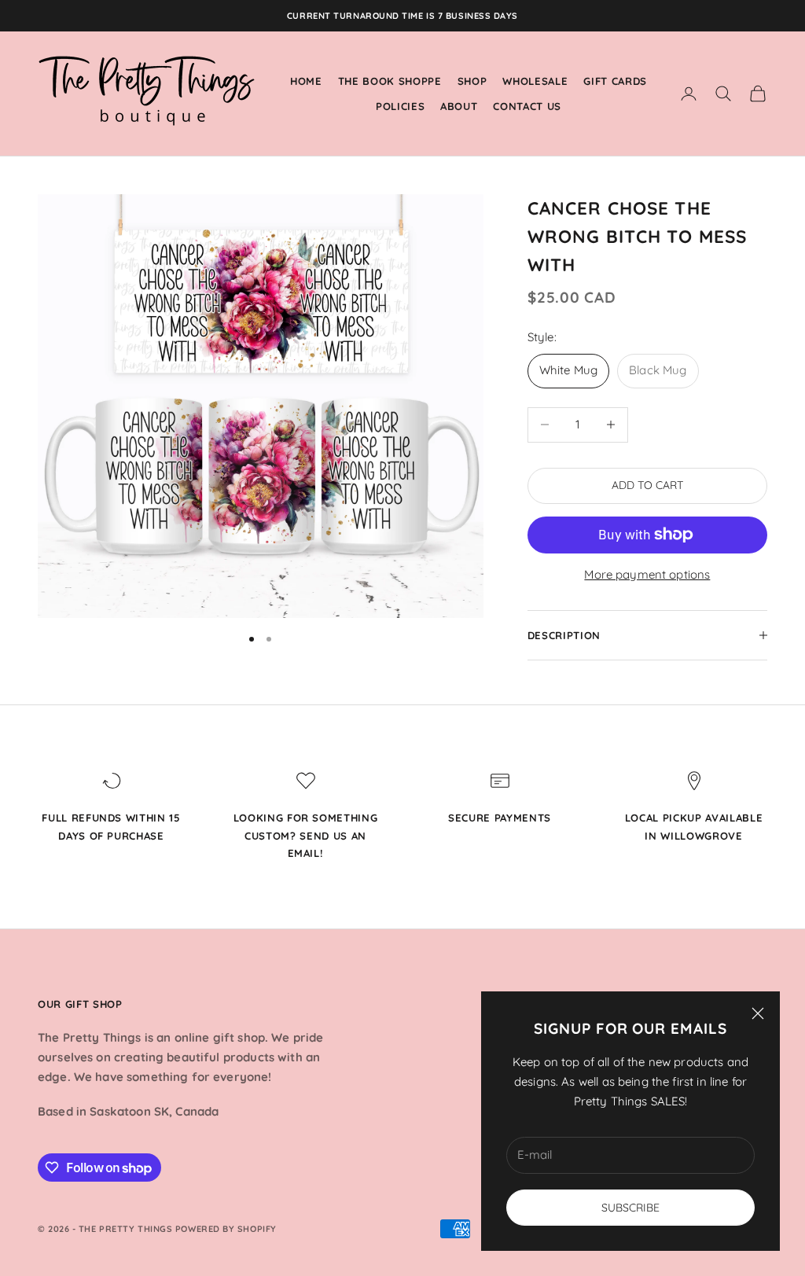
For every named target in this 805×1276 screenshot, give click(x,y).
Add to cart (647, 485)
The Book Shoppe (390, 81)
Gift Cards (615, 81)
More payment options (647, 574)
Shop (472, 81)
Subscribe (630, 1208)
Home (306, 81)
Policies (400, 106)
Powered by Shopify (226, 1228)
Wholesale (535, 81)
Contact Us (527, 106)
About (458, 106)
